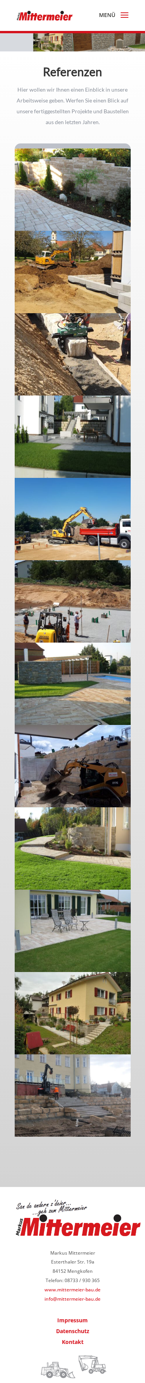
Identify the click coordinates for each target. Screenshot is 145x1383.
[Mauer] (73, 1134)
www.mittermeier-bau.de (72, 1289)
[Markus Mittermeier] (73, 311)
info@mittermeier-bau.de (72, 1299)
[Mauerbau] (73, 228)
